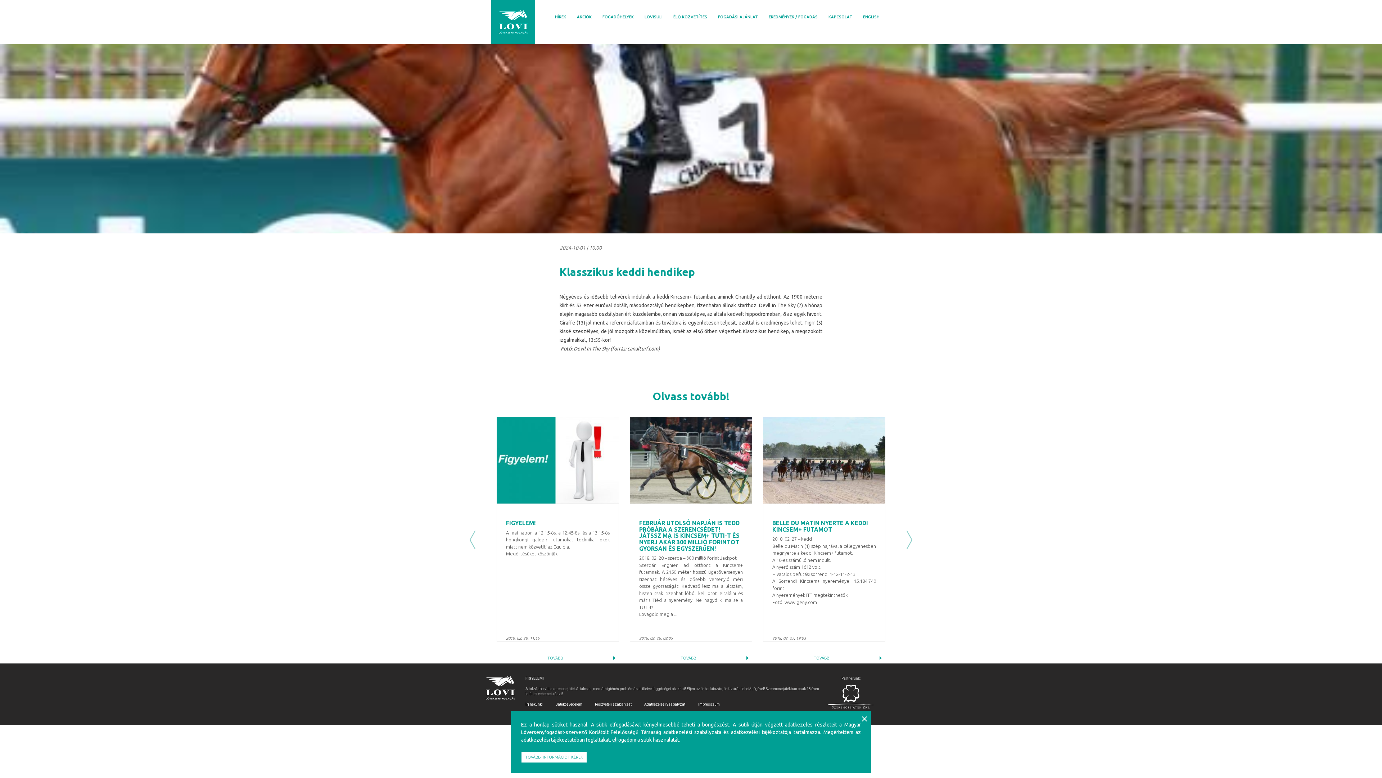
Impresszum (709, 704)
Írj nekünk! (534, 704)
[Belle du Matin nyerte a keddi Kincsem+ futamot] (824, 460)
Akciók (584, 17)
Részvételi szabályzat (613, 704)
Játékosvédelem (569, 704)
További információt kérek (554, 757)
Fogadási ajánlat (738, 17)
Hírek (560, 17)
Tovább (555, 658)
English (871, 17)
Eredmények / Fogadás (793, 17)
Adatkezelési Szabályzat (664, 704)
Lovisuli (654, 17)
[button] (472, 540)
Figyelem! (521, 523)
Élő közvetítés (690, 17)
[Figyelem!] (558, 460)
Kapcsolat (840, 17)
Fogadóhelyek (618, 17)
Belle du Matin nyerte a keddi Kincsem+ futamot (820, 526)
